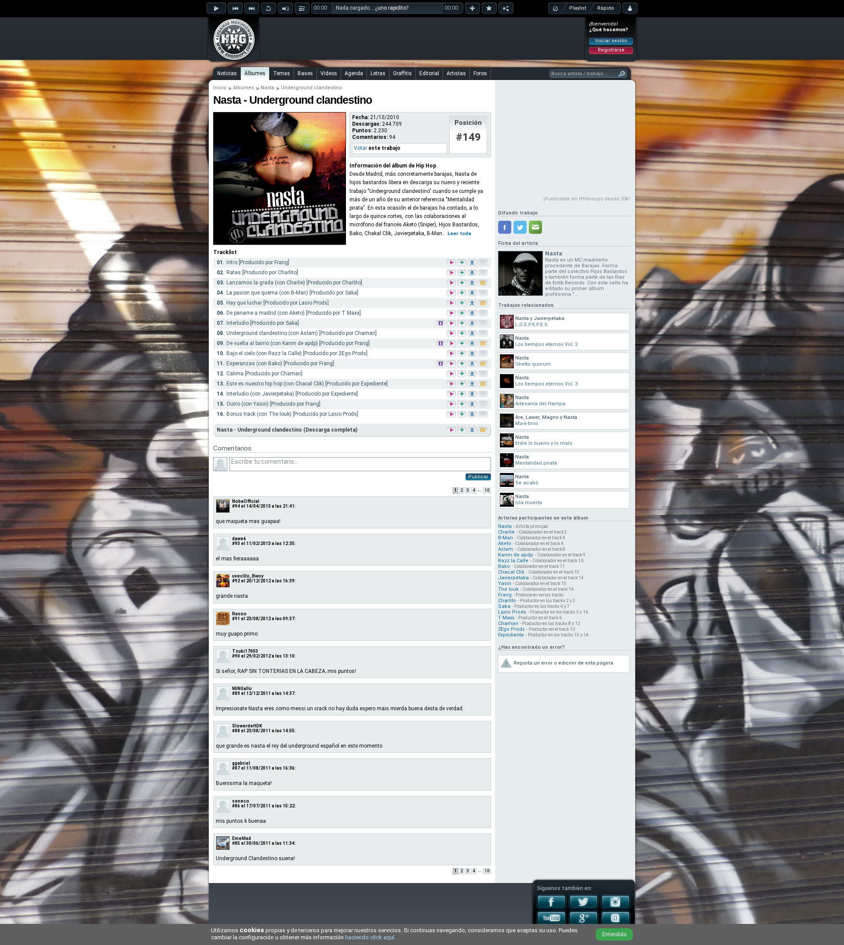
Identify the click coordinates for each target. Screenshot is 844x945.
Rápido (605, 8)
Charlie (506, 532)
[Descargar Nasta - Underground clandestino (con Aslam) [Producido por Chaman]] (473, 334)
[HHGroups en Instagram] (615, 908)
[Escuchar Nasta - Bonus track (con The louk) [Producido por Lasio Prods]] (452, 415)
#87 (236, 768)
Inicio (219, 88)
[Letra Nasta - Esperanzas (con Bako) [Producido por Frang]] (483, 364)
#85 (236, 843)
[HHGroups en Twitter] (583, 908)
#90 (236, 656)
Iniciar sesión (611, 41)
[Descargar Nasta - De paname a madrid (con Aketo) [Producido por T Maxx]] (473, 313)
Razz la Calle (513, 560)
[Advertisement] (422, 38)
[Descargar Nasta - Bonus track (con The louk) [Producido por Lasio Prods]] (473, 415)
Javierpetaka (513, 578)
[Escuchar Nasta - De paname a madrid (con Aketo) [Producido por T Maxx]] (452, 313)
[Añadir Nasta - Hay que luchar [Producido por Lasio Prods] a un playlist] (462, 303)
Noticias (227, 73)
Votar (360, 148)
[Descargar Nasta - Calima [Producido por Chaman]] (473, 374)
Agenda (354, 73)
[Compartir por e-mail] (535, 227)
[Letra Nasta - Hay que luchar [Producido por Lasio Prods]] (483, 303)
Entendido (614, 934)
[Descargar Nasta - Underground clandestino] (471, 430)
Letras (378, 73)
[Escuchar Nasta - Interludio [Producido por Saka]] (452, 324)
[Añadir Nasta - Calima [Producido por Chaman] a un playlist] (462, 374)
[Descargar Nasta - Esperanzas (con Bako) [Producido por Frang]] (473, 364)
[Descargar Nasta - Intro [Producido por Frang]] (473, 263)
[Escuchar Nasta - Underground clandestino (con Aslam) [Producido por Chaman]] (452, 334)
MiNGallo (242, 688)
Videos (328, 73)
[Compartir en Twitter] (520, 227)
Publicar (478, 477)
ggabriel (241, 763)
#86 (236, 805)
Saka (504, 606)
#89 (236, 693)
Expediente (511, 635)
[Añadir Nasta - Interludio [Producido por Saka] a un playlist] (462, 324)
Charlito (507, 600)
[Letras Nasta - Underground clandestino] (482, 430)
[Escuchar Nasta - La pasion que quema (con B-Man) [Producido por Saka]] (452, 293)
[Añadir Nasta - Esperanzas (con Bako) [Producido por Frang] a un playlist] (462, 364)
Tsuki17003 (245, 651)
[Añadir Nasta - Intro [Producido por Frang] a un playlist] (462, 263)
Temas (281, 73)
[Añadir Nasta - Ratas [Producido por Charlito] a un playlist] (462, 273)
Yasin (504, 583)
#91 (236, 618)
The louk (508, 589)
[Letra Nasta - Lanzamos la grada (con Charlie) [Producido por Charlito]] (483, 283)
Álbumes (255, 73)
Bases (305, 73)
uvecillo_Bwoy (247, 576)
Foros (480, 73)
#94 (236, 506)
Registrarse (611, 50)
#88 (236, 730)
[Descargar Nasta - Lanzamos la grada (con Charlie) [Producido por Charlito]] (473, 283)
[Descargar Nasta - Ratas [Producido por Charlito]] (473, 273)
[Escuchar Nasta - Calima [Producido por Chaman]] (452, 374)
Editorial (429, 73)
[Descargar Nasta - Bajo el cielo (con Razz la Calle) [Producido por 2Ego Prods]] (473, 354)
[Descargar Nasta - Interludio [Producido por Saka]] (473, 324)
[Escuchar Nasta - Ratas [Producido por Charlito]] (452, 273)
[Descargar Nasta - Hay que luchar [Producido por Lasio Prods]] (473, 303)
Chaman (508, 623)
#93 (236, 543)
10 (487, 490)
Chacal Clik (511, 572)
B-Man (505, 538)
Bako (504, 566)
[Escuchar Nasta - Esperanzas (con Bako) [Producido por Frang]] (452, 364)
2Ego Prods (511, 629)
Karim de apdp (515, 555)
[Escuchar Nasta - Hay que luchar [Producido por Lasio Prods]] (452, 303)
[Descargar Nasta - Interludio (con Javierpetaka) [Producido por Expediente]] (473, 394)
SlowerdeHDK (247, 725)
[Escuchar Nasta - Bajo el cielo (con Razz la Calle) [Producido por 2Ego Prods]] (452, 354)
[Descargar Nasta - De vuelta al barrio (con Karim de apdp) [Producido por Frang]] (473, 344)
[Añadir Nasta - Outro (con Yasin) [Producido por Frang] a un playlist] (462, 404)
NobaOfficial (245, 501)
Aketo (504, 543)
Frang (505, 595)
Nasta (267, 88)
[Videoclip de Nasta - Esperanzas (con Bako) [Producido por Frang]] (441, 364)
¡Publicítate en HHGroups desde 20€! (586, 199)
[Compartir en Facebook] (504, 227)
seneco (240, 801)
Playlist (577, 8)
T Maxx (506, 618)
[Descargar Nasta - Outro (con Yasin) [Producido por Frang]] (473, 404)
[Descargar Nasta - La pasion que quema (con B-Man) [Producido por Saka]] (473, 293)
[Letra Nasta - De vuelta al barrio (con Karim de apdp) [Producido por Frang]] (483, 344)
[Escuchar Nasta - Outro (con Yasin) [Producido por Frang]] (452, 404)
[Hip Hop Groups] (231, 59)
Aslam (505, 549)
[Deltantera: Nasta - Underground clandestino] (279, 243)
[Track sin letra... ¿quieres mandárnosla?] (483, 263)
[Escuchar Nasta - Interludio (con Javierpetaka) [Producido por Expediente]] (452, 394)
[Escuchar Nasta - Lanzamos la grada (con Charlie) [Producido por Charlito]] (452, 283)
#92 (236, 580)
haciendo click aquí (369, 937)
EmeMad (241, 838)
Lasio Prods (512, 612)
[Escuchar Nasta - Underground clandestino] (450, 430)
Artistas (456, 73)
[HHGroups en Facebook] (551, 908)
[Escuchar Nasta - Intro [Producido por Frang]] (452, 263)
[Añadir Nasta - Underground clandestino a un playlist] (461, 430)
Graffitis (402, 73)
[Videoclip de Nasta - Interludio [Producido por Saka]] (441, 324)
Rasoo (239, 613)
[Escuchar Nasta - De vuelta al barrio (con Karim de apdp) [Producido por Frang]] (452, 344)
